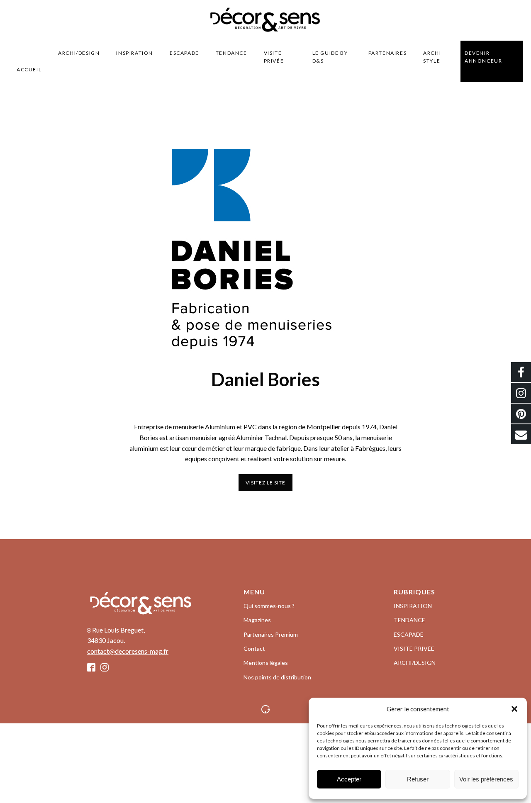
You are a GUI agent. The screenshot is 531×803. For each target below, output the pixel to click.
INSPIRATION (134, 53)
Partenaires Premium (271, 634)
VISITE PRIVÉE (274, 57)
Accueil (29, 69)
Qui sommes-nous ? (269, 605)
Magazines (257, 619)
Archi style (432, 57)
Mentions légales (266, 662)
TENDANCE (231, 53)
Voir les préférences (486, 779)
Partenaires (387, 53)
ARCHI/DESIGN (79, 53)
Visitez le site (265, 482)
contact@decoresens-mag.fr (127, 651)
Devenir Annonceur (483, 57)
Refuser (418, 779)
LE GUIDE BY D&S (330, 57)
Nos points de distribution (277, 677)
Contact (254, 648)
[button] (514, 709)
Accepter (349, 779)
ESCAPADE (184, 53)
